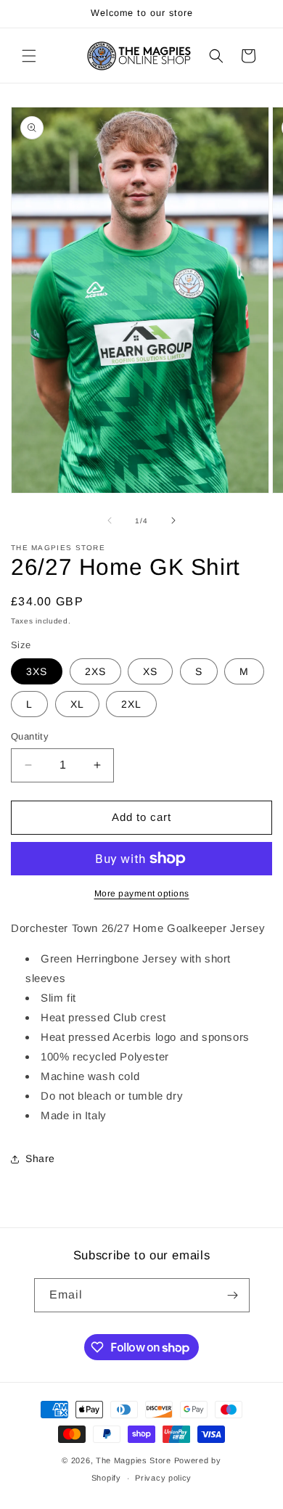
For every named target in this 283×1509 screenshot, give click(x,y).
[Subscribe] (233, 1295)
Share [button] (40, 1158)
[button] (29, 56)
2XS (95, 671)
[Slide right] (173, 520)
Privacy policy (163, 1477)
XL (77, 704)
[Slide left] (110, 520)
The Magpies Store (133, 1460)
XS (150, 671)
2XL (131, 704)
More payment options (141, 893)
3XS (36, 671)
